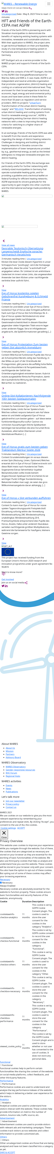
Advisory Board (13, 757)
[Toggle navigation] (48, 3)
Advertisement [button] (7, 1118)
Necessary (7, 882)
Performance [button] (6, 1080)
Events (9, 785)
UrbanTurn (35, 102)
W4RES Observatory (16, 766)
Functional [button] (5, 1062)
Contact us (11, 807)
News (8, 788)
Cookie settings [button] (8, 828)
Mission (10, 751)
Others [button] (3, 1136)
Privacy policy (12, 804)
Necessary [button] (5, 879)
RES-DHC (19, 109)
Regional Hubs (13, 776)
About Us (10, 748)
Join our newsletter (15, 801)
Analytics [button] (4, 1099)
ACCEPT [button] (21, 828)
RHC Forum (11, 773)
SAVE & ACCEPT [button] (7, 1152)
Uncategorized (9, 14)
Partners (10, 754)
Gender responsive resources (20, 769)
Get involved (8, 579)
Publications (12, 791)
